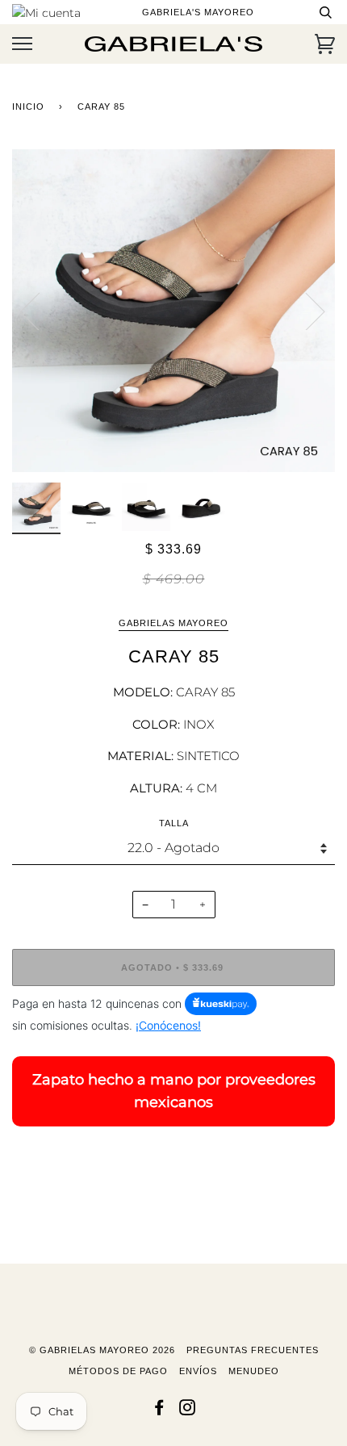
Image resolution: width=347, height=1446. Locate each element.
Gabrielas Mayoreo (173, 623)
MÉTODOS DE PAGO (118, 1371)
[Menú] (22, 44)
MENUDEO (253, 1371)
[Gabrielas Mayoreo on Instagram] (187, 1410)
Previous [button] (39, 310)
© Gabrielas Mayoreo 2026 (102, 1350)
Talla (174, 823)
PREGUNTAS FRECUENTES (252, 1350)
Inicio (28, 106)
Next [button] (305, 310)
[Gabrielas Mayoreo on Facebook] (159, 1410)
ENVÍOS (198, 1371)
